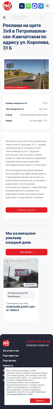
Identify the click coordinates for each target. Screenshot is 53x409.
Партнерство (11, 355)
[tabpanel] (21, 289)
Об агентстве (11, 350)
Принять (40, 400)
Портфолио (26, 252)
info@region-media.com (37, 345)
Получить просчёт (27, 210)
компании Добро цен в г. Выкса (20, 308)
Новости (8, 365)
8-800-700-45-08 (22, 6)
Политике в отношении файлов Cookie (26, 393)
